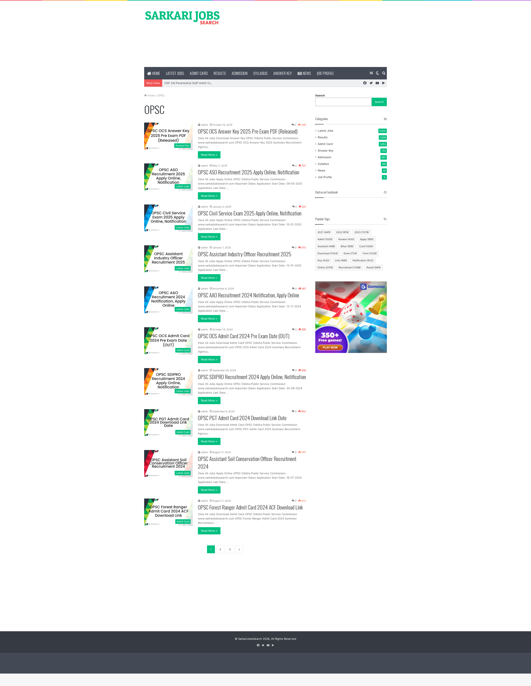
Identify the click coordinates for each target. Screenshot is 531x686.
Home (155, 73)
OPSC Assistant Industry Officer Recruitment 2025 (244, 254)
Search (320, 95)
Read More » (209, 154)
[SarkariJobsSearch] (182, 17)
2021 (324, 232)
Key (323, 260)
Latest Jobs (175, 73)
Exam (350, 253)
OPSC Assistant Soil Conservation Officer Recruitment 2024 (247, 462)
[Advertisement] (307, 34)
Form (370, 253)
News (306, 73)
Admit (325, 239)
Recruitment (350, 267)
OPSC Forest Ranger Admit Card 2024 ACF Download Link (250, 507)
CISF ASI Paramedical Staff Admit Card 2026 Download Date (202, 83)
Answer (346, 239)
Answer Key (282, 73)
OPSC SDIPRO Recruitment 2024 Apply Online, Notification (252, 377)
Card (366, 246)
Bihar (347, 246)
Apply (366, 239)
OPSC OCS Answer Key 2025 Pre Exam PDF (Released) (247, 131)
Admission (239, 73)
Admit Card (199, 73)
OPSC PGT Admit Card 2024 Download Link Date (242, 418)
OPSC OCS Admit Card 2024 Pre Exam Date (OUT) (243, 336)
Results (219, 73)
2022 (342, 232)
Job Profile (325, 73)
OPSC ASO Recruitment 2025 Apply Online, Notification (248, 172)
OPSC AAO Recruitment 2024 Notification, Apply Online (248, 295)
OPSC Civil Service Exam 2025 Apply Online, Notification (249, 213)
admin (204, 124)
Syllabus (260, 73)
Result (374, 267)
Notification (363, 260)
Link (341, 260)
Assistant (326, 246)
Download (328, 253)
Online (325, 267)
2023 (361, 232)
